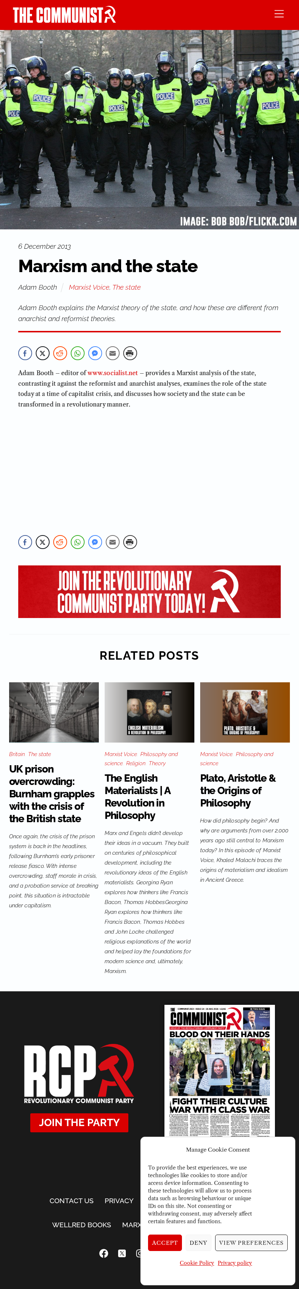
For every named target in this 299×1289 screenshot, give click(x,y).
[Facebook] (104, 1253)
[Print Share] (130, 353)
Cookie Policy (197, 1263)
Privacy (119, 1201)
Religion (135, 763)
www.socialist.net (113, 373)
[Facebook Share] (25, 353)
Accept (165, 1242)
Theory (157, 763)
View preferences (251, 1242)
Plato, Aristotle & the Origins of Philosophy (238, 790)
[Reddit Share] (60, 353)
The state (126, 287)
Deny (198, 1242)
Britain (17, 754)
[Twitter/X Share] (43, 353)
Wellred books (81, 1225)
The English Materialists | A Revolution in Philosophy (137, 796)
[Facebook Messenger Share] (95, 353)
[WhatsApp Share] (78, 353)
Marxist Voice (89, 287)
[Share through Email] (113, 353)
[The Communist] (64, 21)
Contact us (72, 1201)
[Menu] (279, 13)
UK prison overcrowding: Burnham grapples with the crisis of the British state (51, 794)
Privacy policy (235, 1263)
